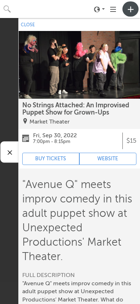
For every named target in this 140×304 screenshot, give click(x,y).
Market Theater (49, 122)
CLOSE (28, 24)
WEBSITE (107, 158)
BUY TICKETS (50, 158)
